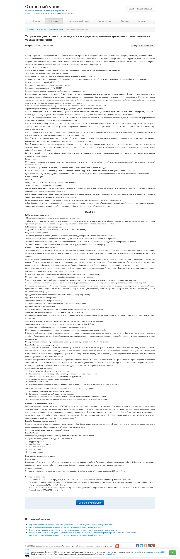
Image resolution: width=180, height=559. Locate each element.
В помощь (125, 21)
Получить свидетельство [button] (143, 45)
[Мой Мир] (149, 545)
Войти (131, 8)
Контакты (141, 21)
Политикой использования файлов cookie (149, 551)
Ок (172, 552)
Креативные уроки (56, 29)
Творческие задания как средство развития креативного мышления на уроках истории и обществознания (70, 524)
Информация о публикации (78, 21)
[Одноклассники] (145, 545)
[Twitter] (141, 545)
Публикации (54, 21)
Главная (36, 21)
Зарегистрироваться (144, 8)
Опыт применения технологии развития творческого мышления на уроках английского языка (65, 527)
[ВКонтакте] (137, 545)
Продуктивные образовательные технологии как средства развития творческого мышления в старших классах (72, 530)
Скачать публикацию (90, 502)
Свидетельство (105, 21)
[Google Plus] (153, 545)
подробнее (110, 554)
